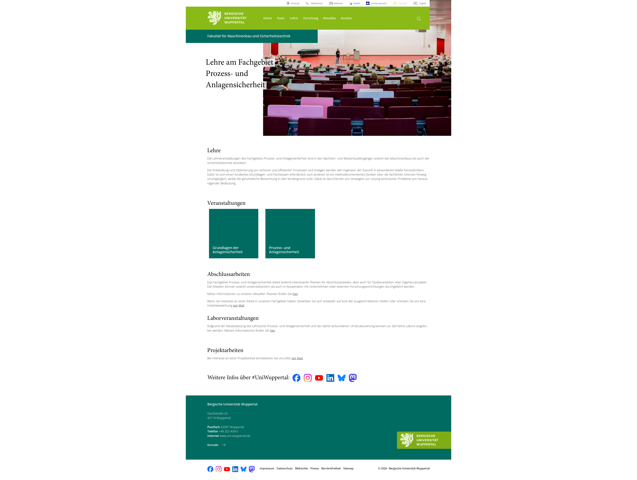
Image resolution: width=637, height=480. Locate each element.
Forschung (310, 18)
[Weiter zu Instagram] (308, 378)
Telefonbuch (317, 3)
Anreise (346, 18)
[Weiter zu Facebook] (296, 378)
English (422, 3)
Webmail (338, 3)
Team (280, 18)
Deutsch (403, 3)
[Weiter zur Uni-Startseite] (233, 18)
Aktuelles (329, 18)
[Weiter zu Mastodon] (353, 378)
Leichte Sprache (378, 3)
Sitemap (348, 468)
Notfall (357, 3)
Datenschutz (285, 468)
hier (295, 294)
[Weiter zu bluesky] (342, 377)
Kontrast (295, 3)
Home (267, 18)
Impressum (267, 468)
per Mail (238, 305)
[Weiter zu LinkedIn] (330, 378)
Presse (314, 468)
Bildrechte (301, 468)
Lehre (294, 18)
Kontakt (213, 445)
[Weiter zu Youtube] (319, 378)
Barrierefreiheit (331, 468)
